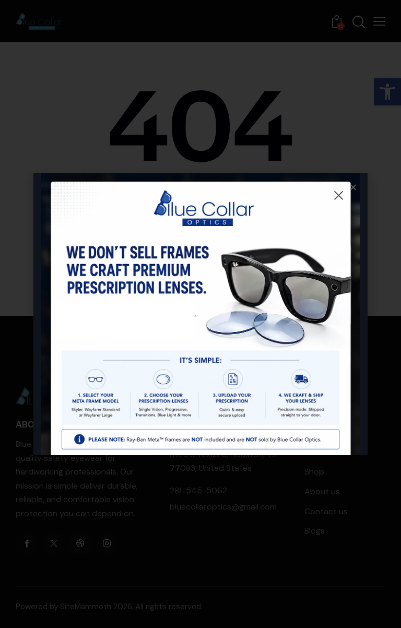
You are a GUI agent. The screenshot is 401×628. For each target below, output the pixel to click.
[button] (353, 187)
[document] (200, 314)
